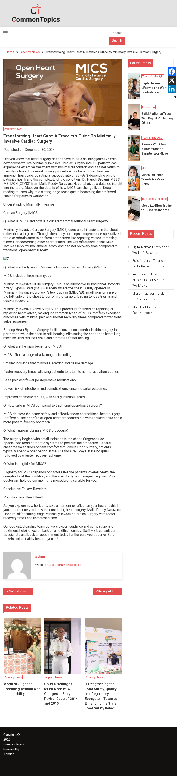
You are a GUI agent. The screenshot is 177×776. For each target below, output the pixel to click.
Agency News (13, 128)
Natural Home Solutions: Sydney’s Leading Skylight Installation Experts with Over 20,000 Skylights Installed (21, 591)
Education (148, 107)
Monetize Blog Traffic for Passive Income (156, 208)
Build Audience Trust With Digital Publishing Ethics (157, 118)
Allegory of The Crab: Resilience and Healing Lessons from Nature (109, 591)
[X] (172, 80)
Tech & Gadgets (152, 137)
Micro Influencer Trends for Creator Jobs (154, 179)
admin (40, 556)
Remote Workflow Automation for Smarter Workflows (155, 149)
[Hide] (175, 97)
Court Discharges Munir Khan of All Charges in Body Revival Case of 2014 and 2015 (61, 694)
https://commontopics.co (64, 565)
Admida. (9, 754)
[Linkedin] (172, 89)
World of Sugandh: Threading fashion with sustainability (22, 689)
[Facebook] (172, 71)
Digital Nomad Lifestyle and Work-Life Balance (155, 87)
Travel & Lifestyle (152, 76)
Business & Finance (154, 198)
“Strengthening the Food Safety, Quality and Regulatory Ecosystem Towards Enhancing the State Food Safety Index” (101, 696)
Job (144, 168)
